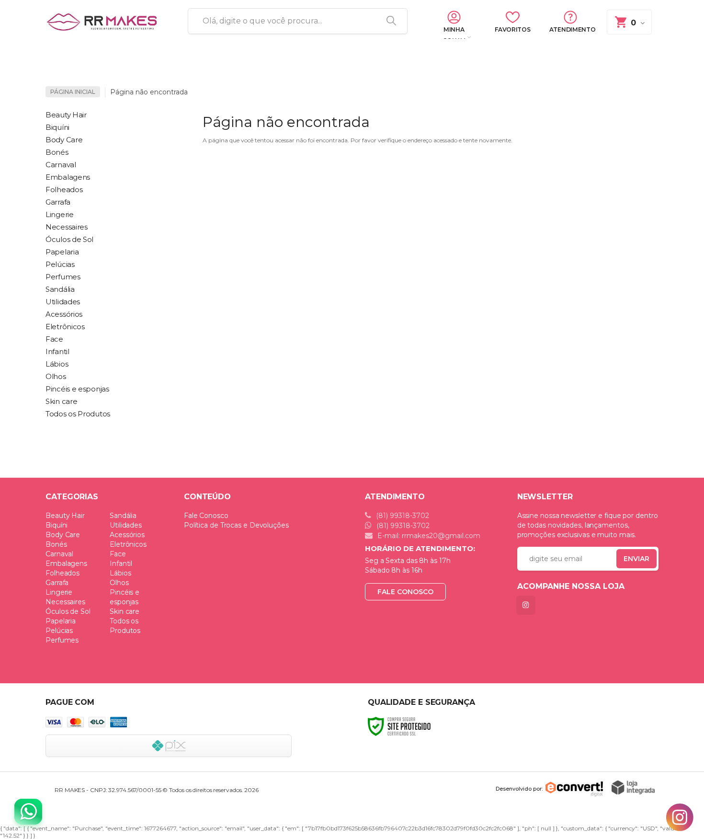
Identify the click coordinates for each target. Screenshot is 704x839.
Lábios (120, 573)
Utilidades (126, 525)
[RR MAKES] (105, 21)
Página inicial (72, 91)
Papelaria (60, 621)
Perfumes (62, 640)
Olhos (119, 582)
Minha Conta (454, 33)
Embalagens (66, 563)
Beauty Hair (65, 515)
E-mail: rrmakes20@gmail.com (427, 535)
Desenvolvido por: (519, 788)
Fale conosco (405, 591)
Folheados (62, 573)
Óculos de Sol (68, 611)
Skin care (124, 611)
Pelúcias (59, 630)
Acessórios (127, 534)
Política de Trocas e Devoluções (236, 525)
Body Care (62, 534)
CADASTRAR (626, 560)
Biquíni (56, 525)
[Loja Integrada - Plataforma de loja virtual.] (633, 787)
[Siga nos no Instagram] (527, 605)
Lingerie (58, 592)
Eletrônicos (128, 544)
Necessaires (65, 602)
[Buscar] (387, 21)
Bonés (56, 544)
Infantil (121, 563)
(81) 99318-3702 (401, 515)
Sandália (123, 515)
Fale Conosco (206, 515)
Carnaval (59, 554)
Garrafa (56, 582)
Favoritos (512, 29)
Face (118, 554)
